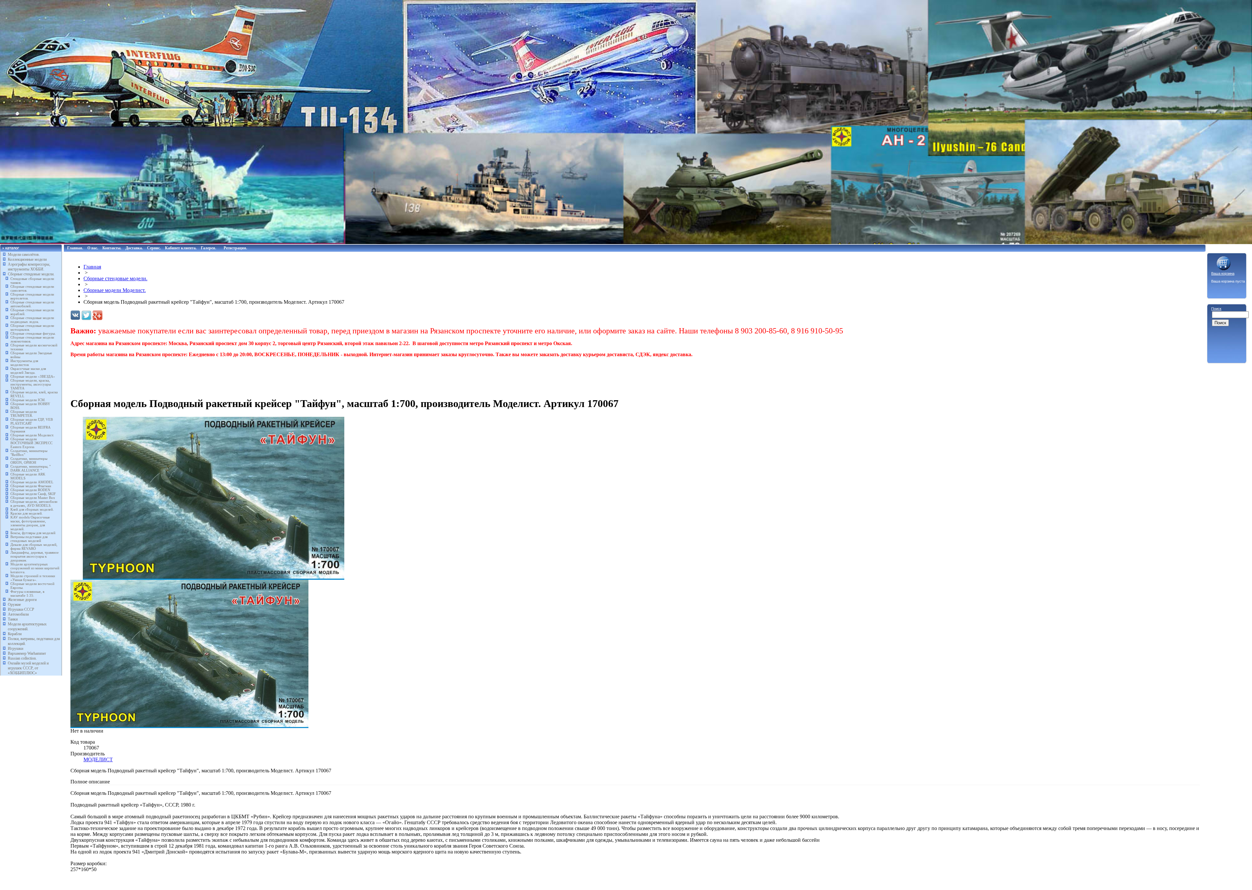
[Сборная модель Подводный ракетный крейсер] (213, 578)
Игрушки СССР (21, 609)
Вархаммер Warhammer (27, 653)
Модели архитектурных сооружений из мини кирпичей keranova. (34, 568)
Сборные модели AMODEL (31, 482)
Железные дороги (22, 599)
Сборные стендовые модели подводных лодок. (32, 320)
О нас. (92, 248)
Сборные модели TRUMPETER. (23, 413)
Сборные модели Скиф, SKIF (33, 494)
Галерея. (208, 248)
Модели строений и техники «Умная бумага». (32, 578)
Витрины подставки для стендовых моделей (29, 539)
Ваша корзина (1222, 273)
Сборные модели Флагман (30, 486)
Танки (13, 619)
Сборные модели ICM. (28, 400)
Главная (92, 267)
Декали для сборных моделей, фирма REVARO (33, 546)
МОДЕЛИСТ (98, 759)
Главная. (75, 248)
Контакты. (111, 248)
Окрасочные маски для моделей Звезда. (28, 370)
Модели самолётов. (24, 254)
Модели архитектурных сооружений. (27, 626)
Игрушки (15, 648)
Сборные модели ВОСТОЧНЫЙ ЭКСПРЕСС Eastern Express (31, 443)
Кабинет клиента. (181, 248)
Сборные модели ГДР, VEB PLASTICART (31, 421)
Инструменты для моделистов (24, 363)
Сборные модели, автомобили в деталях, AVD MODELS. (33, 503)
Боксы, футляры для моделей (32, 533)
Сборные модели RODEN (30, 490)
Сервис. (154, 248)
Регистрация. (235, 248)
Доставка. (134, 248)
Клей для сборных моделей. (32, 509)
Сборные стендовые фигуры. (33, 333)
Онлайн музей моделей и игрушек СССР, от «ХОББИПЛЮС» (28, 668)
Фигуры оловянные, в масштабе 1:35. (27, 593)
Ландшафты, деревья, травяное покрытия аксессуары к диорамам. (34, 556)
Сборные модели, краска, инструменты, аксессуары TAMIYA (30, 384)
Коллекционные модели (27, 259)
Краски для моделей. (26, 513)
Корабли (15, 634)
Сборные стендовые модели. (31, 274)
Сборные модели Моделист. (32, 435)
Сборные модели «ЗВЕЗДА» (32, 376)
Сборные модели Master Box (32, 498)
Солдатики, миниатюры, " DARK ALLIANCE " (30, 468)
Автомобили (18, 614)
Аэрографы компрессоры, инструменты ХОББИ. (29, 266)
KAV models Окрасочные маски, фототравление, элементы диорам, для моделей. (30, 523)
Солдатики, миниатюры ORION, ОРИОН (28, 460)
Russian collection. (22, 658)
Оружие (14, 604)
